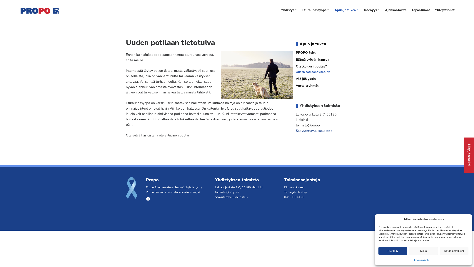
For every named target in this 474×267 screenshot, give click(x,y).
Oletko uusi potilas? (311, 66)
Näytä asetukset (454, 251)
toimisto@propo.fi (227, 192)
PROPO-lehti (306, 52)
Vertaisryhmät (307, 85)
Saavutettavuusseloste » (314, 130)
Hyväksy (393, 251)
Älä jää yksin (306, 79)
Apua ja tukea (313, 44)
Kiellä (423, 251)
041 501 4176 (294, 197)
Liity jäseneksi (469, 155)
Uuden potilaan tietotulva (313, 72)
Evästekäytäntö (421, 259)
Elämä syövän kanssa (312, 59)
